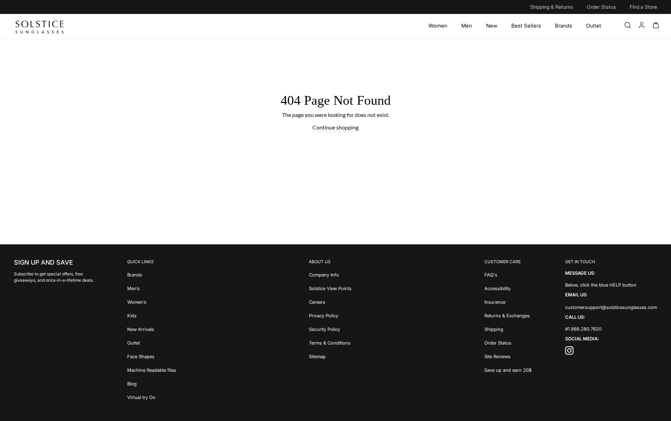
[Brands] (563, 26)
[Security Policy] (330, 328)
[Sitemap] (330, 356)
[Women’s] (151, 301)
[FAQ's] (508, 274)
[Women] (437, 26)
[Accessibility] (508, 288)
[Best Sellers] (526, 26)
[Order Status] (508, 342)
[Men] (466, 26)
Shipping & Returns (551, 7)
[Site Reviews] (508, 356)
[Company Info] (330, 274)
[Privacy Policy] (330, 315)
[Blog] (151, 383)
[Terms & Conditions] (330, 342)
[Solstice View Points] (330, 288)
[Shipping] (508, 328)
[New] (491, 26)
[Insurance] (508, 301)
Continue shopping (335, 127)
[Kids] (151, 315)
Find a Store (643, 7)
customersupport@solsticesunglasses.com (611, 307)
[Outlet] (593, 26)
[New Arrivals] (151, 328)
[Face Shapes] (151, 356)
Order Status (601, 7)
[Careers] (330, 301)
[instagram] (569, 352)
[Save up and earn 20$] (508, 369)
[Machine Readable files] (151, 369)
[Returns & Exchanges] (508, 315)
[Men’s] (151, 288)
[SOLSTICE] (40, 27)
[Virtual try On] (151, 396)
